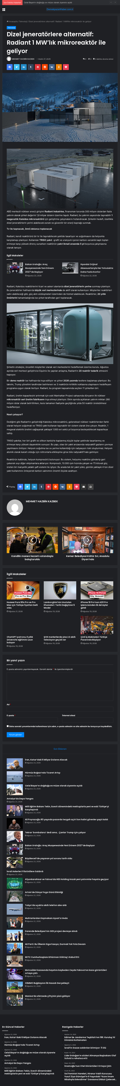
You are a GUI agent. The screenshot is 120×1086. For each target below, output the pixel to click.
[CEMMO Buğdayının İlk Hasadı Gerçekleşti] (15, 987)
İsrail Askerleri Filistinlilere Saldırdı (25, 871)
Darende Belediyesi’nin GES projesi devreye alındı (51, 931)
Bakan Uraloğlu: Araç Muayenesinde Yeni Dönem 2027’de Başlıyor (39, 268)
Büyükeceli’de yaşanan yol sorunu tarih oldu (48, 858)
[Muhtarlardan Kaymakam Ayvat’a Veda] (15, 922)
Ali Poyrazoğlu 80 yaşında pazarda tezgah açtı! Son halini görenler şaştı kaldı (66, 819)
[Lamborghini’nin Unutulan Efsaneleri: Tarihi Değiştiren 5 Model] (60, 590)
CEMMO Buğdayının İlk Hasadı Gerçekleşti (47, 983)
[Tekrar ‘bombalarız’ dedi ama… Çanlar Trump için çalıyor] (15, 836)
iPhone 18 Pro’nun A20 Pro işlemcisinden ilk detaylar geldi (94, 605)
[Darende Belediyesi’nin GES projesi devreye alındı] (15, 935)
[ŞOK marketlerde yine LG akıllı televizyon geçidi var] (60, 625)
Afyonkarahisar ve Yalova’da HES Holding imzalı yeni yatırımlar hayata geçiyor (67, 879)
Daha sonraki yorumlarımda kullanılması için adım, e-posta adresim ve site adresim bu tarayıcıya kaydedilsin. (60, 726)
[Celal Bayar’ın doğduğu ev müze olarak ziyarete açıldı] (15, 789)
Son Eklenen (60, 748)
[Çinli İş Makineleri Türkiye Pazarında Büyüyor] (97, 625)
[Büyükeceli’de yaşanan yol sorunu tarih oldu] (15, 862)
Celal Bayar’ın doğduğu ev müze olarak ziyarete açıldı (53, 785)
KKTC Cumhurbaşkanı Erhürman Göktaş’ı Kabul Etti (52, 957)
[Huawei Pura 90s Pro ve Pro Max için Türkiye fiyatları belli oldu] (23, 590)
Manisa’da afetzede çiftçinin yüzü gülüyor (47, 996)
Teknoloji (23, 21)
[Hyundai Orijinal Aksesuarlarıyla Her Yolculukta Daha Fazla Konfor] (70, 267)
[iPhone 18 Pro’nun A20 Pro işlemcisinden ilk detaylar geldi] (97, 590)
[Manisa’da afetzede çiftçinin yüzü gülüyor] (15, 1000)
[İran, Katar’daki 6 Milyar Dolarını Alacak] (15, 763)
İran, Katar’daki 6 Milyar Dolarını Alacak (46, 759)
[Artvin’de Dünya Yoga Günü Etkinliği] (15, 896)
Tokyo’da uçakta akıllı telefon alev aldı (46, 905)
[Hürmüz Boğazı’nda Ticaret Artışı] (15, 776)
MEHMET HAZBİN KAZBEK (23, 59)
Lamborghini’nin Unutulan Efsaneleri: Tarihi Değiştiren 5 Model (59, 605)
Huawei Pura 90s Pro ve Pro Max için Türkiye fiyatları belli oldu (22, 605)
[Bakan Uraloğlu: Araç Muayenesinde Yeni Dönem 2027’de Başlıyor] (15, 267)
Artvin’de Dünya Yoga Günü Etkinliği (44, 892)
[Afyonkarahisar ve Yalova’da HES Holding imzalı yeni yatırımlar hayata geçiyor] (15, 883)
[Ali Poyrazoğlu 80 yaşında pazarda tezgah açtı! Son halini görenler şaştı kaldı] (15, 823)
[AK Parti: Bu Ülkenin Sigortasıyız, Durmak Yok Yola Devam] (15, 948)
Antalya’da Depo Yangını (35, 2)
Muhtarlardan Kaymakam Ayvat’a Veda (46, 918)
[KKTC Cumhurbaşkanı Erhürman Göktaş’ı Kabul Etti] (15, 961)
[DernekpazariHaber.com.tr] (60, 9)
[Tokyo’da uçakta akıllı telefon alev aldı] (15, 909)
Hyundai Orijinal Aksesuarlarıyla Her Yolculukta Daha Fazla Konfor (96, 268)
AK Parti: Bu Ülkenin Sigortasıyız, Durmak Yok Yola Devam (55, 944)
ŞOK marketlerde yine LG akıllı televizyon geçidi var (60, 638)
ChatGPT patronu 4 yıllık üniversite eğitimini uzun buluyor (20, 640)
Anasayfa (12, 21)
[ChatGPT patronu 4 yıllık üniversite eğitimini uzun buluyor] (23, 625)
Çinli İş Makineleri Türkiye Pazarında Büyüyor (94, 638)
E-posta (11, 715)
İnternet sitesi (68, 715)
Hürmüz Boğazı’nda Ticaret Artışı (42, 772)
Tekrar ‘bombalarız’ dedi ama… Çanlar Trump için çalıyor (55, 832)
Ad (9, 704)
